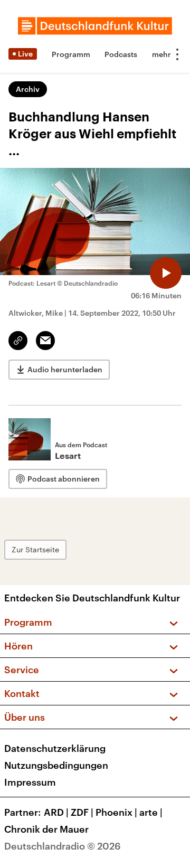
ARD (56, 812)
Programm (71, 54)
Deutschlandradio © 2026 (62, 846)
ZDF (82, 812)
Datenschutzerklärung (55, 748)
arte (151, 812)
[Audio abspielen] (166, 273)
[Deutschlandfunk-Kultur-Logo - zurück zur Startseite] (95, 26)
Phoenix (116, 812)
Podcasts (120, 54)
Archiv (28, 88)
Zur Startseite (35, 549)
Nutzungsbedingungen (56, 765)
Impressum (30, 782)
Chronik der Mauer (46, 829)
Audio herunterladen (64, 369)
